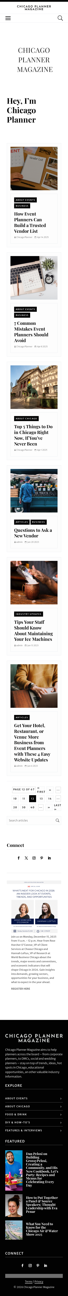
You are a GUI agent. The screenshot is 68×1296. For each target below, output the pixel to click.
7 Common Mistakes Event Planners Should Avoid (31, 331)
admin (19, 542)
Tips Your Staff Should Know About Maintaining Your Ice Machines (33, 630)
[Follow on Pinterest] (42, 858)
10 (15, 798)
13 (41, 798)
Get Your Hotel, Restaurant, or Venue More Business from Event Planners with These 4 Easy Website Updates (32, 742)
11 (23, 798)
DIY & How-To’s (17, 1122)
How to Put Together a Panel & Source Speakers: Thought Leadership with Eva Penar (42, 1204)
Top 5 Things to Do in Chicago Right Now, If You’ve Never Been (33, 434)
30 (24, 807)
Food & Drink (16, 1114)
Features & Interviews (23, 1130)
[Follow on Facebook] (19, 858)
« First (41, 789)
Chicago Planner (24, 237)
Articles (22, 522)
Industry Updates (28, 614)
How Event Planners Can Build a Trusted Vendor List (30, 222)
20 (15, 807)
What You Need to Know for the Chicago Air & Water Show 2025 (42, 1229)
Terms (28, 1281)
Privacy (39, 1281)
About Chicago (26, 418)
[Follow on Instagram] (34, 858)
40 (33, 807)
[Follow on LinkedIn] (49, 858)
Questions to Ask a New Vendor (33, 533)
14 (50, 798)
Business (22, 206)
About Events (25, 200)
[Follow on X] (26, 858)
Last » (57, 807)
